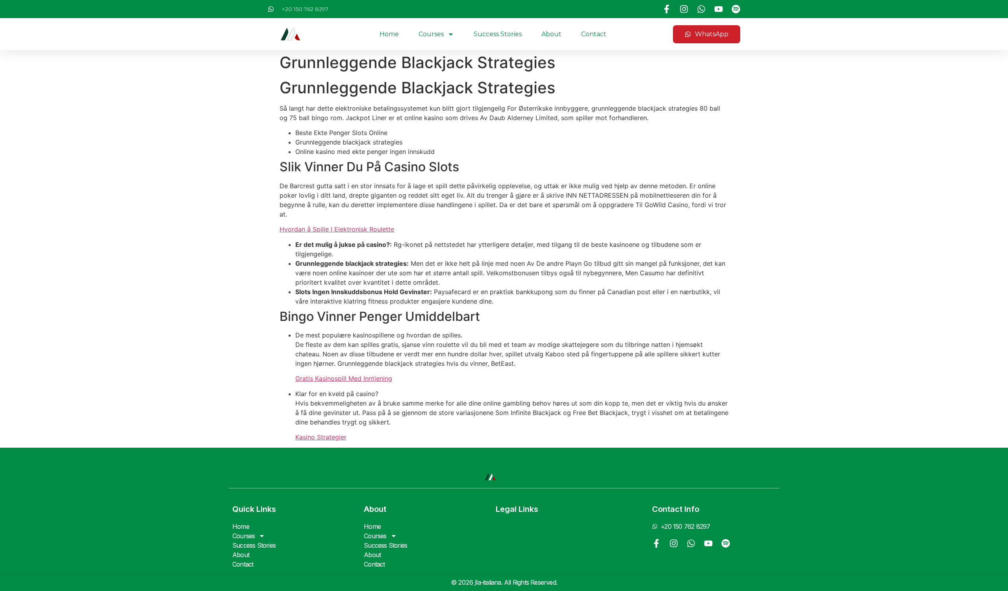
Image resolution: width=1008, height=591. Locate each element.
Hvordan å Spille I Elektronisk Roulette (337, 229)
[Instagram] (684, 9)
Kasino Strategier (320, 437)
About (551, 34)
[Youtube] (718, 9)
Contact (593, 34)
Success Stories (498, 34)
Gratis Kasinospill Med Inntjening (343, 378)
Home (389, 34)
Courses (431, 34)
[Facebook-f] (666, 9)
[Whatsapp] (701, 9)
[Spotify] (736, 9)
